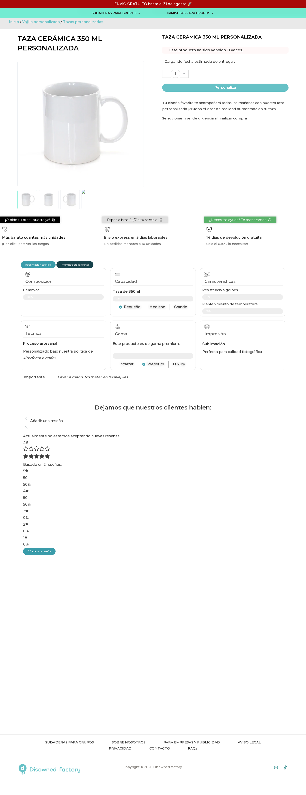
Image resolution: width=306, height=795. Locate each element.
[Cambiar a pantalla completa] (24, 786)
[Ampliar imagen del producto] (81, 124)
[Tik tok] (285, 767)
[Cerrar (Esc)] (4, 786)
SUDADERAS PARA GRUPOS (69, 742)
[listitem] (27, 199)
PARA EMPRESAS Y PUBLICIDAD (192, 742)
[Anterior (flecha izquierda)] (4, 793)
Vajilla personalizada (41, 22)
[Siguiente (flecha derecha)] (14, 793)
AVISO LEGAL (249, 742)
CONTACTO (159, 748)
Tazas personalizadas (83, 22)
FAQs (192, 748)
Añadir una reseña (39, 551)
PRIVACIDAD (120, 748)
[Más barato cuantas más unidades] (5, 229)
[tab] (38, 264)
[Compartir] (14, 786)
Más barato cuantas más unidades (33, 237)
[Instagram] (276, 767)
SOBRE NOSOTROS (129, 742)
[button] (135, 220)
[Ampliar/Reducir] (34, 786)
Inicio (14, 22)
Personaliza (225, 87)
